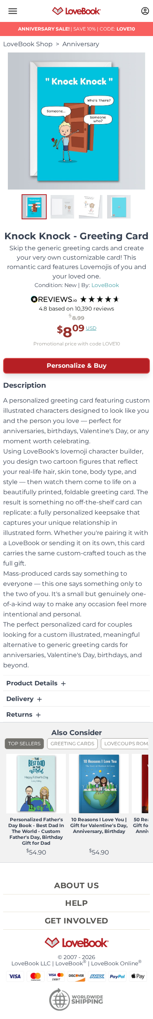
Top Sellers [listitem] (24, 743)
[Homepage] (76, 11)
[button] (12, 11)
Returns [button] (20, 714)
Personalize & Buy (77, 365)
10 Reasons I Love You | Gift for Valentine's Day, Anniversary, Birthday (99, 825)
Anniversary (80, 44)
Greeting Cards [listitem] (72, 743)
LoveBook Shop (28, 44)
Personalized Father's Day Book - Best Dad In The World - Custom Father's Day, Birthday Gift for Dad (36, 831)
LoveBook (105, 285)
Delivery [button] (21, 699)
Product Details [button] (33, 683)
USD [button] (91, 328)
